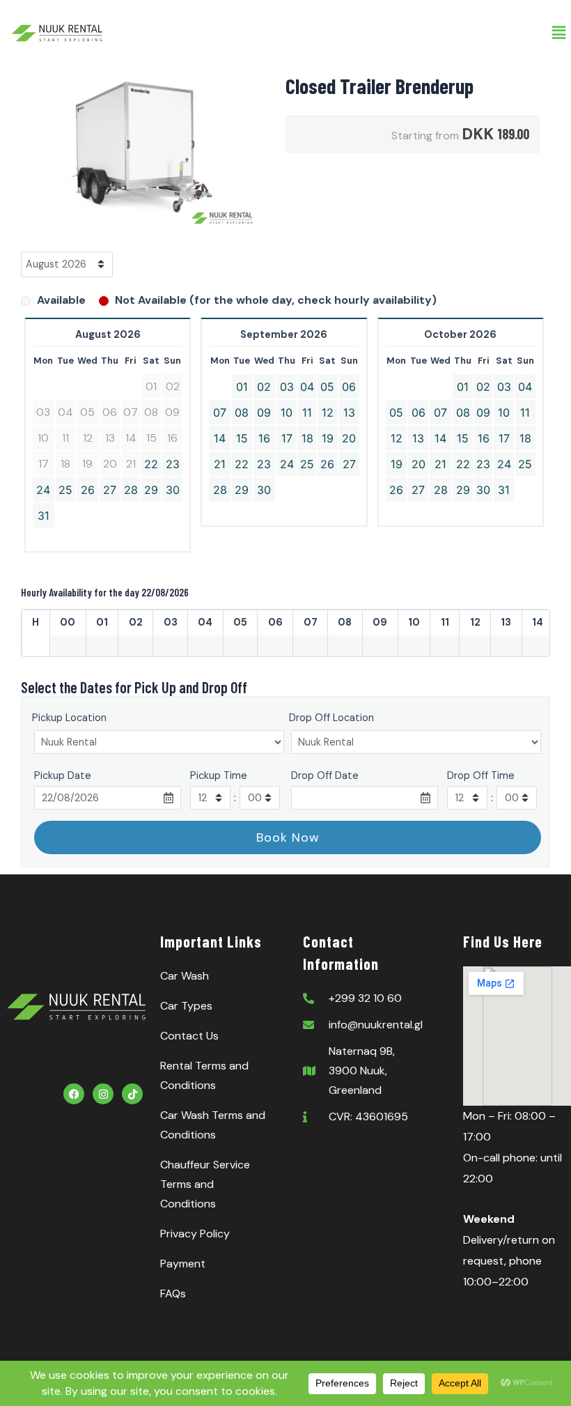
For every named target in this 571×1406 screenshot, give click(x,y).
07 (219, 412)
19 (328, 438)
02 (264, 387)
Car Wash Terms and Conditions (212, 1125)
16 (264, 438)
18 (307, 438)
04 (307, 387)
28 (131, 490)
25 (65, 490)
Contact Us (189, 1035)
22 (151, 464)
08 (242, 412)
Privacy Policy (195, 1233)
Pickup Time (218, 775)
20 (349, 438)
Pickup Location (69, 717)
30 (173, 490)
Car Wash (184, 975)
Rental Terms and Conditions (204, 1075)
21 (220, 464)
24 (43, 490)
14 (220, 438)
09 (264, 412)
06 (349, 387)
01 (242, 387)
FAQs (173, 1293)
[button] (559, 33)
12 (328, 412)
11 (307, 412)
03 (287, 387)
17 (286, 438)
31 (43, 516)
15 (242, 438)
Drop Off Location (331, 717)
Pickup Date (62, 775)
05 (327, 387)
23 (173, 464)
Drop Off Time (481, 775)
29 (151, 490)
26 (88, 490)
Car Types (186, 1005)
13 (349, 412)
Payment (182, 1263)
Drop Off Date (325, 775)
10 (286, 412)
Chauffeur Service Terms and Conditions (205, 1184)
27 (109, 490)
